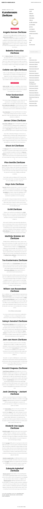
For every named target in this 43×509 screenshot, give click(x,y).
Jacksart (10, 412)
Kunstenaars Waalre (33, 105)
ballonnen (31, 13)
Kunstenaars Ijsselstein (34, 77)
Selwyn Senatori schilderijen (8, 324)
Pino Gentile (4, 165)
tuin (30, 42)
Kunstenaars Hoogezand (34, 62)
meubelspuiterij (32, 31)
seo (30, 35)
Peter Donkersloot (6, 111)
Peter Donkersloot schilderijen (8, 105)
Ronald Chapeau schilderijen (8, 371)
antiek (30, 11)
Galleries (9, 493)
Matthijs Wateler (22, 246)
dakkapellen (31, 15)
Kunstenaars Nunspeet (34, 73)
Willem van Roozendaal (6, 295)
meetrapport (32, 29)
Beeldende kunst (20, 493)
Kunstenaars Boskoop (33, 88)
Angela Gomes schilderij (8, 36)
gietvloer (31, 26)
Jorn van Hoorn (15, 347)
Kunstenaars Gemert (33, 101)
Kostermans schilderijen (9, 270)
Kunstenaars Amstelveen (34, 79)
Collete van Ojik (6, 86)
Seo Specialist (20, 506)
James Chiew (8, 128)
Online (24, 506)
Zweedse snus (32, 44)
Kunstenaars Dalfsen (33, 64)
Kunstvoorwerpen (6, 496)
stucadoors (31, 37)
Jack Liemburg (8, 408)
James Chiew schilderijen (7, 123)
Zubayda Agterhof (6, 473)
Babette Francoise (9, 56)
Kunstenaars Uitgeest (33, 86)
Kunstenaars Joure (33, 59)
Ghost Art (6, 148)
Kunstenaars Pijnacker (33, 92)
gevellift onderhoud (33, 22)
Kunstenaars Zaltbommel (34, 75)
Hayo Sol (4, 187)
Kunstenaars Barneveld (34, 68)
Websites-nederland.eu (8, 2)
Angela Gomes (5, 43)
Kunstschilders (19, 494)
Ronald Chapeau (10, 379)
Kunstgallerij (13, 494)
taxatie (30, 40)
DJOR (24, 212)
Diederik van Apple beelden (8, 458)
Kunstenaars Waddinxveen (34, 94)
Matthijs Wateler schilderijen (10, 255)
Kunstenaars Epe (32, 70)
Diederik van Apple (6, 431)
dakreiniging (31, 17)
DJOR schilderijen (6, 230)
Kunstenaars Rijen (33, 103)
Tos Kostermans (16, 263)
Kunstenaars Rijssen (33, 66)
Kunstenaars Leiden (33, 90)
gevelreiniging (32, 24)
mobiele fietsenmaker (33, 33)
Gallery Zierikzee (5, 494)
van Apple (8, 443)
